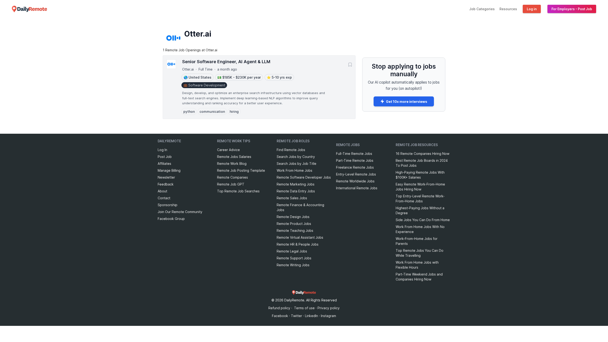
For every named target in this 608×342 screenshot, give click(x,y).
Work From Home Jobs (294, 170)
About (162, 191)
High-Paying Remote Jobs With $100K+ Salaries (420, 174)
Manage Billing (169, 170)
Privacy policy (329, 308)
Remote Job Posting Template (241, 170)
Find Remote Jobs (291, 150)
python (189, 111)
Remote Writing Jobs (293, 265)
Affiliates (164, 164)
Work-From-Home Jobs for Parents (416, 241)
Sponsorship (167, 205)
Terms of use (304, 308)
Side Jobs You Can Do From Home (423, 220)
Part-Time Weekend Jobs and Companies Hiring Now (419, 276)
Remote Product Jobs (294, 224)
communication (212, 111)
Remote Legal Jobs (292, 251)
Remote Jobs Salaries (234, 157)
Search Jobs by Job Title (296, 164)
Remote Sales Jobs (292, 198)
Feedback (166, 184)
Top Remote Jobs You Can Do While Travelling (419, 252)
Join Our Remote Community (180, 212)
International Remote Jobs (356, 188)
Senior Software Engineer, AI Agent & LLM (226, 61)
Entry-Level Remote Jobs (356, 174)
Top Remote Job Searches (238, 191)
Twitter (296, 316)
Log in (532, 9)
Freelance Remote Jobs (355, 167)
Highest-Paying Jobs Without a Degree (420, 210)
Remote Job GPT (230, 184)
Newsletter (166, 177)
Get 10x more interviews (406, 102)
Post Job (165, 157)
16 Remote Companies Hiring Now (422, 154)
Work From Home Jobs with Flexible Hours (417, 264)
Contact (164, 198)
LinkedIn (311, 316)
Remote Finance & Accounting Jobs (300, 207)
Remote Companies (232, 177)
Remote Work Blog (232, 164)
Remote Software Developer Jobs (304, 177)
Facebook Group (171, 219)
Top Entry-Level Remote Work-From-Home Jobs (420, 198)
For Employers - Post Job (571, 9)
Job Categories (482, 9)
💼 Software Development (204, 85)
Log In (162, 150)
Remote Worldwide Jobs (355, 181)
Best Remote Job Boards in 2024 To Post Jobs (422, 162)
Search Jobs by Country (296, 157)
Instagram (328, 316)
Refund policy (279, 308)
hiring (234, 111)
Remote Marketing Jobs (295, 184)
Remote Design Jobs (293, 217)
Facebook (280, 316)
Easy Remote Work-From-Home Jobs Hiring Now (420, 186)
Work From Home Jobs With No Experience (420, 229)
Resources (508, 9)
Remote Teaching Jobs (295, 230)
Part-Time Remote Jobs (354, 160)
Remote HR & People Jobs (297, 244)
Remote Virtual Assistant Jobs (300, 237)
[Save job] (350, 64)
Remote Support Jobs (294, 258)
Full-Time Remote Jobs (354, 154)
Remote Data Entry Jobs (296, 191)
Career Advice (228, 150)
